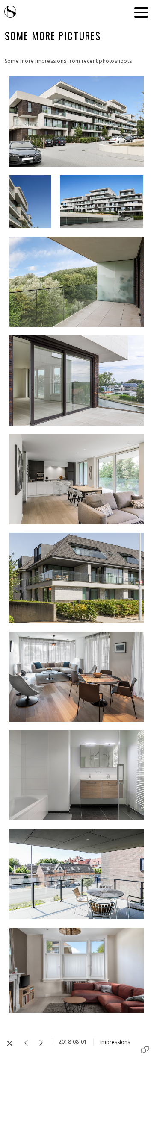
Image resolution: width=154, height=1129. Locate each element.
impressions (115, 1042)
